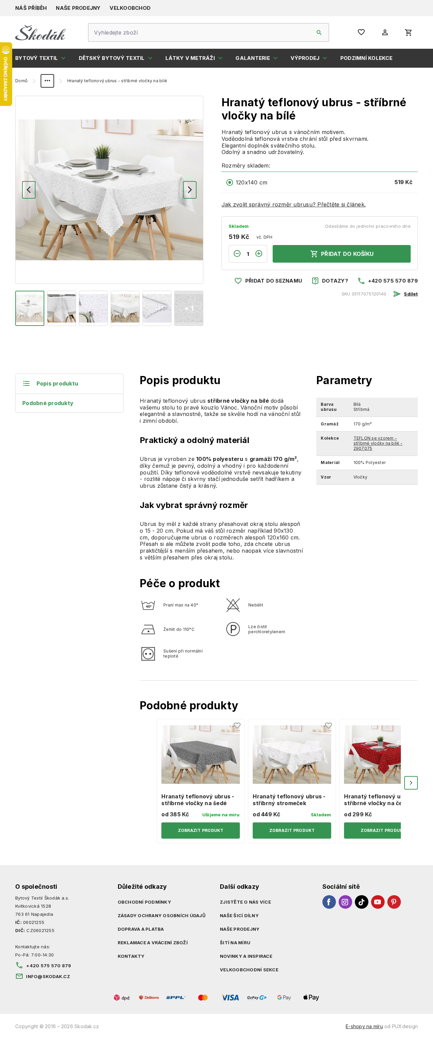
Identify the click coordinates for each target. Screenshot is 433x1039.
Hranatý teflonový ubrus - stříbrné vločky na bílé (117, 81)
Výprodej (305, 58)
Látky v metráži (190, 58)
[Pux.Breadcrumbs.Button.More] (47, 81)
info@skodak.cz (48, 976)
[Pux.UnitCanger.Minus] (235, 254)
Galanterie (252, 58)
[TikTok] (361, 902)
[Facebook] (329, 902)
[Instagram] (345, 902)
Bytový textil (36, 58)
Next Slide (411, 783)
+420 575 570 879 (393, 281)
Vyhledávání (319, 32)
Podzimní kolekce (366, 58)
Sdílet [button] (411, 293)
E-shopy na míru (364, 1026)
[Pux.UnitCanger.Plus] (261, 254)
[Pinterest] (394, 902)
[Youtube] (378, 902)
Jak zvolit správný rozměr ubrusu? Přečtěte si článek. (294, 204)
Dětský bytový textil (112, 58)
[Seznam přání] (237, 726)
